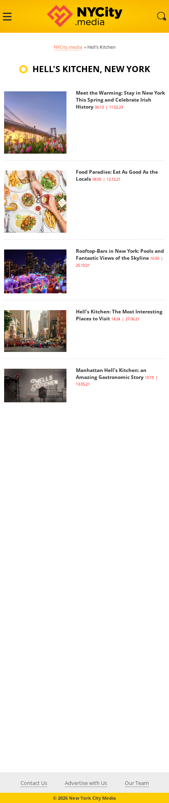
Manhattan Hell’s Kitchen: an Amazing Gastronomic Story (111, 374)
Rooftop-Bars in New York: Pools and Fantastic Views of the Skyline (120, 254)
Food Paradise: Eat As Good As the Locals (117, 175)
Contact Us (34, 783)
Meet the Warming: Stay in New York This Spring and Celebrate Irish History (120, 99)
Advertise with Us (86, 783)
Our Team (137, 783)
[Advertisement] (84, 486)
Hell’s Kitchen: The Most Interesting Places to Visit (119, 315)
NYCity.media (68, 47)
